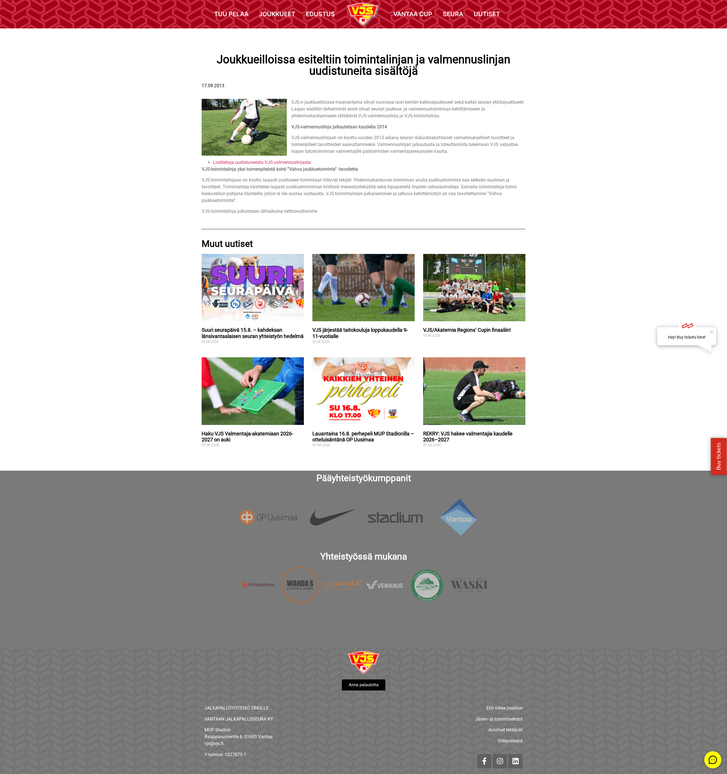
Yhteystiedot (510, 741)
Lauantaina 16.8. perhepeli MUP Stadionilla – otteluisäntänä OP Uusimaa (363, 437)
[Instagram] (500, 761)
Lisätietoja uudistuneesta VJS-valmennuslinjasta (262, 162)
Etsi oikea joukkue (504, 708)
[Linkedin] (515, 761)
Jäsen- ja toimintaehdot (499, 719)
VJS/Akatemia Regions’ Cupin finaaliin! (467, 330)
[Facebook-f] (484, 761)
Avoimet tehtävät (505, 730)
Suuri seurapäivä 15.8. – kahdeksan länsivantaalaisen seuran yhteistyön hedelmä (253, 333)
